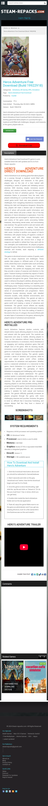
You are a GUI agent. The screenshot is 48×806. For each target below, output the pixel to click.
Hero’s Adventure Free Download (19, 93)
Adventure (14, 28)
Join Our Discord (36, 139)
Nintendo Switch (34, 733)
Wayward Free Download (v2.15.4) (11, 687)
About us (5, 758)
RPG (29, 90)
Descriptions (9, 153)
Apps (35, 736)
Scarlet (13, 96)
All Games (24, 90)
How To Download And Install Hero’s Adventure (23, 464)
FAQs (4, 771)
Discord (5, 773)
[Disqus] (24, 621)
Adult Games (7, 733)
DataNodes (10, 131)
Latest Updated (8, 739)
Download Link (25, 145)
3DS (29, 736)
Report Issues (7, 777)
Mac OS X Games (20, 733)
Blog (4, 760)
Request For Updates (10, 775)
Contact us (6, 764)
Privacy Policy (7, 762)
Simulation (36, 90)
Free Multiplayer (9, 736)
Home (6, 28)
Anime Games (21, 736)
